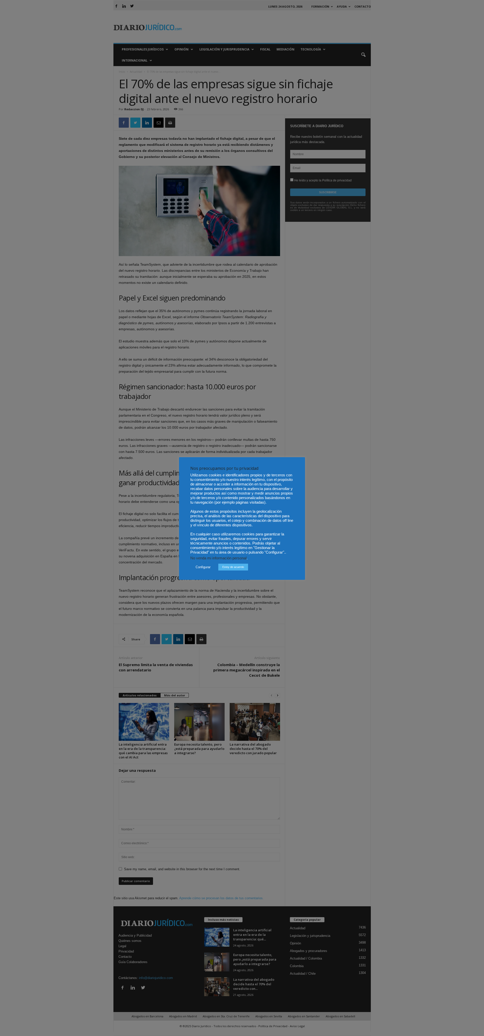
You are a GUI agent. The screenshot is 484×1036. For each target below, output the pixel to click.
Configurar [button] (203, 567)
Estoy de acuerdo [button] (233, 566)
